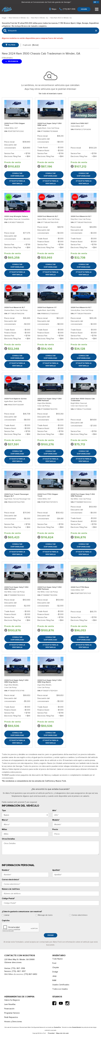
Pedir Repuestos (11, 1017)
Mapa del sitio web (62, 1033)
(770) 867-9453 (30, 974)
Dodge (55, 972)
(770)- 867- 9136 (18, 968)
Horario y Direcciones (13, 1021)
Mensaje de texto (45, 915)
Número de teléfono (11, 889)
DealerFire (57, 1027)
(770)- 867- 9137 (19, 971)
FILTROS (11, 45)
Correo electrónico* (10, 879)
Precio (55, 829)
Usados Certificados (60, 985)
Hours (84, 9)
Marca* (5, 820)
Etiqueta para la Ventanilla (17, 182)
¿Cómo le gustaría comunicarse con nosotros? (22, 911)
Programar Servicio (12, 1013)
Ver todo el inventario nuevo (50, 93)
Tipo (4, 810)
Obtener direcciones (13, 962)
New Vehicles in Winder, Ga (19, 18)
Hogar (4, 18)
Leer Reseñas (10, 1004)
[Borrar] (35, 45)
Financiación (9, 1009)
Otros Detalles (8, 839)
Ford (54, 963)
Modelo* (55, 820)
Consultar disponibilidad (17, 174)
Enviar (51, 935)
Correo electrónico (79, 915)
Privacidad (51, 1033)
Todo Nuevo (57, 959)
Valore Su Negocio (12, 1000)
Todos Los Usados (60, 989)
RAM (54, 980)
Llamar (6, 915)
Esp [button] (95, 2)
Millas (4, 829)
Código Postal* (8, 898)
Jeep (54, 976)
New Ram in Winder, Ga (39, 18)
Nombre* (5, 870)
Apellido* (56, 870)
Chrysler (55, 967)
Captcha (5, 920)
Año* (54, 810)
